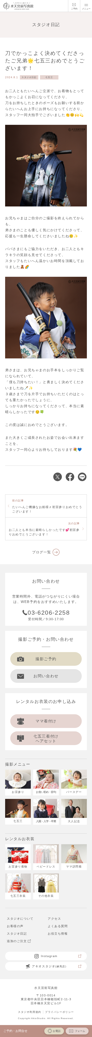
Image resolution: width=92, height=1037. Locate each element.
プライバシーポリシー (59, 1011)
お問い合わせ (46, 676)
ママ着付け (46, 721)
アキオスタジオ (49, 966)
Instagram (49, 956)
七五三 (49, 77)
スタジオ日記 (29, 77)
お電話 (57, 1031)
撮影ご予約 (46, 659)
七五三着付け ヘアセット (46, 738)
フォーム (80, 1031)
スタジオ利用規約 (29, 1011)
